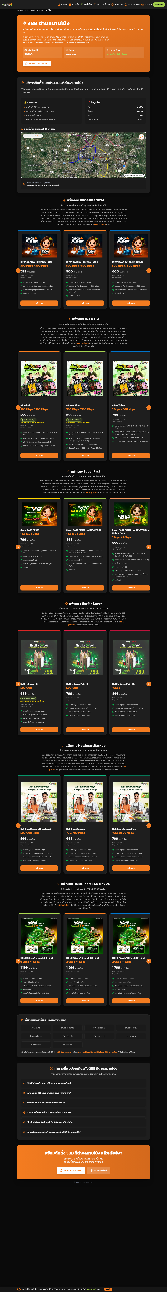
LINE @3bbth (95, 29)
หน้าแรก (64, 4)
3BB (26, 10)
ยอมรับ (108, 1289)
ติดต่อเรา (148, 4)
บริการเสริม (119, 4)
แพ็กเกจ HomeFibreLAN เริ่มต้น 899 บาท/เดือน (97, 1052)
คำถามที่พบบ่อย (134, 4)
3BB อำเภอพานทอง (64, 1052)
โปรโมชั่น (75, 4)
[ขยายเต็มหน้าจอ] (141, 137)
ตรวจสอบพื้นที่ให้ (103, 4)
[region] (83, 155)
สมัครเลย (39, 303)
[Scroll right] (148, 270)
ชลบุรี (33, 10)
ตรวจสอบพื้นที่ (100, 1170)
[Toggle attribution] (143, 175)
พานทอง (40, 10)
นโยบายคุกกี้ (91, 1289)
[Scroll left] (18, 270)
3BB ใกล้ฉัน (88, 4)
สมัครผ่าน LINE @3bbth (38, 63)
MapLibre (139, 175)
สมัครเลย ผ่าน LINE (72, 1170)
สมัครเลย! (159, 4)
